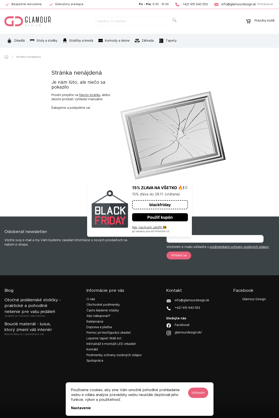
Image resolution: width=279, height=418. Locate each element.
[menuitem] (15, 41)
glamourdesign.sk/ (188, 332)
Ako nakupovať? (98, 316)
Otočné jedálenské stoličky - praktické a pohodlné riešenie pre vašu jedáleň (32, 306)
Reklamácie (94, 321)
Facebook (182, 325)
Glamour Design (254, 299)
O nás (90, 299)
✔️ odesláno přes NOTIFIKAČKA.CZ (150, 231)
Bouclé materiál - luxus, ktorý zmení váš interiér (28, 327)
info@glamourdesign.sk (192, 300)
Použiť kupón (160, 217)
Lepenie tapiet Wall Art (104, 338)
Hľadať (178, 25)
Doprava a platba (99, 327)
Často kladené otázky (102, 310)
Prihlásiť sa (179, 255)
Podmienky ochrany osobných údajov (114, 355)
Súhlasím (198, 392)
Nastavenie (81, 408)
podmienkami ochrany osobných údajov (239, 247)
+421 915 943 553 (187, 307)
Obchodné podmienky (103, 304)
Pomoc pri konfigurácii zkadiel (108, 332)
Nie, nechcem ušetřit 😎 (149, 227)
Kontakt (92, 349)
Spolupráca (94, 360)
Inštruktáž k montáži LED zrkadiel (111, 344)
